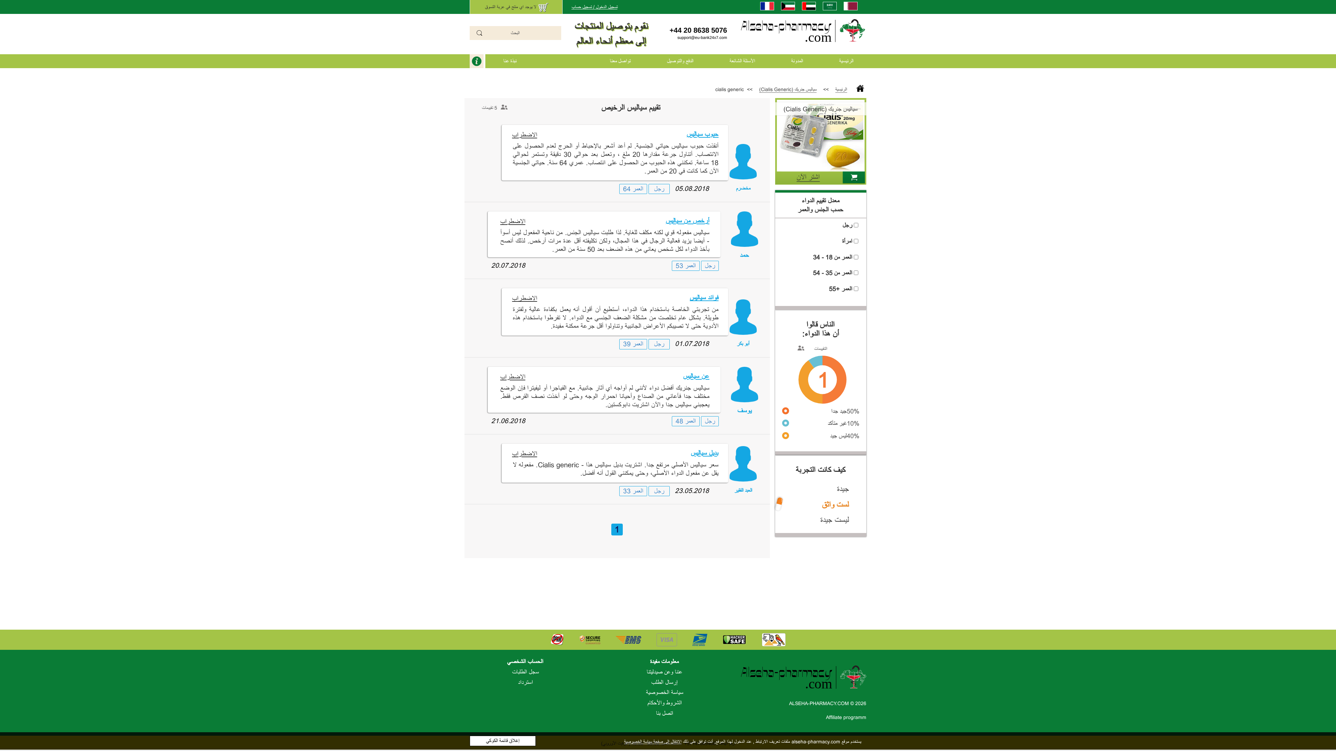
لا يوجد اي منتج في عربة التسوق (510, 7)
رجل (659, 189)
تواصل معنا (620, 61)
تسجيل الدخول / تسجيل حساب (595, 7)
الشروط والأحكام (664, 703)
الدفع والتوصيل (680, 61)
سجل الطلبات (525, 672)
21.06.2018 (508, 421)
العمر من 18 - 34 (832, 257)
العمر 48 (686, 421)
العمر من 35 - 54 (832, 272)
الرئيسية (846, 61)
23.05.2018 (692, 490)
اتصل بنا (664, 713)
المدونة (797, 61)
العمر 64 (633, 189)
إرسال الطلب (664, 682)
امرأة (847, 241)
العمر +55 (840, 288)
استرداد (525, 682)
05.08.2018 (692, 188)
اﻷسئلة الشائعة (742, 61)
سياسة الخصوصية (664, 692)
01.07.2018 (692, 343)
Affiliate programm (846, 717)
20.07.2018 (508, 265)
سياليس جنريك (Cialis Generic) (788, 89)
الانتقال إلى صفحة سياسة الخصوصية (653, 741)
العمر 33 (633, 491)
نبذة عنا (510, 61)
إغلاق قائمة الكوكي (502, 741)
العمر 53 (686, 265)
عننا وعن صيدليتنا (664, 672)
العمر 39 (633, 344)
